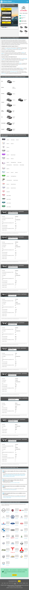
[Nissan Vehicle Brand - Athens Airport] (3, 510)
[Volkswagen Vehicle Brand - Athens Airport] (12, 517)
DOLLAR (4, 476)
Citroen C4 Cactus (20, 496)
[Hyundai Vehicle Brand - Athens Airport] (12, 543)
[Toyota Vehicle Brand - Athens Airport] (21, 510)
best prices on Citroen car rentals (14, 482)
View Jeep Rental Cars (8, 551)
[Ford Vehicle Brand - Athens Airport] (12, 523)
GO (19, 581)
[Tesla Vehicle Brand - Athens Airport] (12, 550)
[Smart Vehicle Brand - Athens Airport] (21, 556)
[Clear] (10, 13)
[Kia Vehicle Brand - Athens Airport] (21, 523)
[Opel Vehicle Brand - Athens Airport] (21, 530)
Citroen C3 (7, 496)
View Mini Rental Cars (8, 538)
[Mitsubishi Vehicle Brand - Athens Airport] (21, 550)
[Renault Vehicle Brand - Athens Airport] (21, 543)
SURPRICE (4, 475)
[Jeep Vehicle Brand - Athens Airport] (3, 550)
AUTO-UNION (7, 48)
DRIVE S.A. (2, 53)
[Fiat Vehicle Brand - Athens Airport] (12, 510)
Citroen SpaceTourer (13, 489)
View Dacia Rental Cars (8, 558)
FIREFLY (10, 48)
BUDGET (15, 48)
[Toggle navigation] (27, 1)
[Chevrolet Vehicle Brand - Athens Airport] (12, 556)
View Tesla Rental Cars (18, 551)
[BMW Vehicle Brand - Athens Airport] (3, 530)
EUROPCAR (10, 475)
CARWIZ (20, 63)
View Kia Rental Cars (26, 525)
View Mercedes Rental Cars (9, 518)
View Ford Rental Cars (17, 525)
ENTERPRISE (7, 476)
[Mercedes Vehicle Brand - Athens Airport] (3, 517)
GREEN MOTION (15, 475)
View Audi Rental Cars (17, 531)
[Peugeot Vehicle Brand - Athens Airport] (21, 517)
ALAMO (10, 476)
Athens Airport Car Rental (13, 71)
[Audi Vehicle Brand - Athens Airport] (12, 530)
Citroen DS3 (4, 489)
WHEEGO (22, 475)
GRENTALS (23, 52)
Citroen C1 (4, 496)
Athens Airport (9, 2)
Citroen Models (23, 15)
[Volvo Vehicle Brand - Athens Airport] (3, 543)
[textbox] (6, 13)
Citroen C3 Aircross (12, 496)
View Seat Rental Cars (17, 538)
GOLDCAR (15, 474)
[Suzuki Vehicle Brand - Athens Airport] (3, 523)
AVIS (24, 475)
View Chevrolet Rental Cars (18, 558)
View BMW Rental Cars (8, 531)
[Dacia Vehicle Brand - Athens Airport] (3, 556)
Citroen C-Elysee (8, 497)
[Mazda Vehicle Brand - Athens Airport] (3, 563)
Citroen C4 (16, 496)
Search (6, 22)
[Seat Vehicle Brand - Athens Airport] (12, 537)
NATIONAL (13, 476)
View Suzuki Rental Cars (9, 525)
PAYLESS (12, 48)
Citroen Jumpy (9, 489)
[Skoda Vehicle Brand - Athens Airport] (21, 536)
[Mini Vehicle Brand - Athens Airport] (3, 536)
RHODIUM (19, 48)
